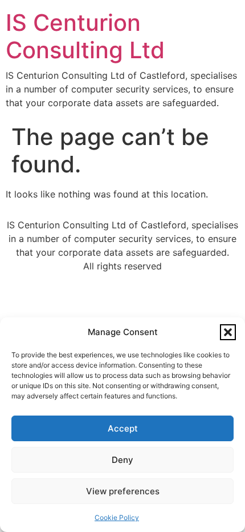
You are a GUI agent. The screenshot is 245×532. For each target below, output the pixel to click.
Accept (123, 428)
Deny (122, 459)
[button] (228, 332)
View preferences (123, 491)
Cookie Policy (117, 517)
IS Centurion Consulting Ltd (85, 36)
